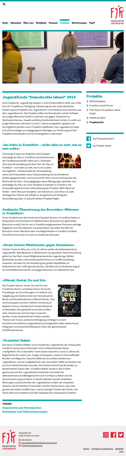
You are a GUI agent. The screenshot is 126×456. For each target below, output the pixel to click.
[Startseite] (117, 14)
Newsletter (119, 448)
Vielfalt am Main (97, 117)
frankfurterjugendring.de (32, 445)
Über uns (28, 23)
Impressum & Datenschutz (102, 448)
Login (121, 451)
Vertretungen (79, 23)
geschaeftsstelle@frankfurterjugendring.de (39, 443)
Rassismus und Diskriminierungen (24, 411)
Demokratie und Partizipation (21, 407)
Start (5, 23)
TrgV (92, 23)
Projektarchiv (96, 122)
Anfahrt (86, 448)
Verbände (41, 23)
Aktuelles (15, 23)
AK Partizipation (97, 101)
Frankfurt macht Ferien (101, 105)
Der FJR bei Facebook (113, 435)
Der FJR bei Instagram (106, 435)
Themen (53, 23)
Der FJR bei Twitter (121, 435)
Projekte (64, 23)
